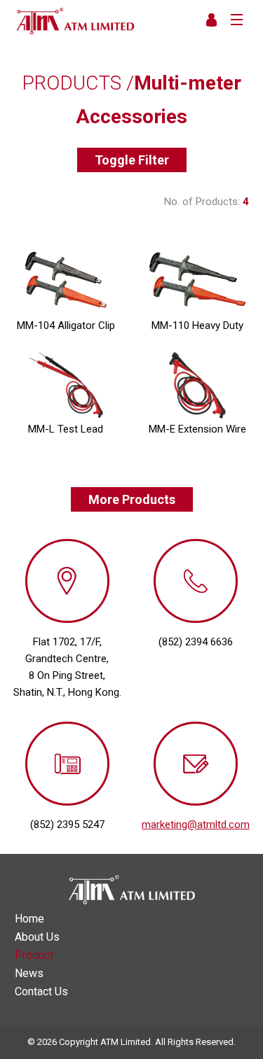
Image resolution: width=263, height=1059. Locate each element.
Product (34, 955)
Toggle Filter (132, 160)
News (29, 973)
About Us (37, 937)
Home (29, 919)
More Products (131, 499)
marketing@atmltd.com (196, 824)
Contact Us (41, 991)
